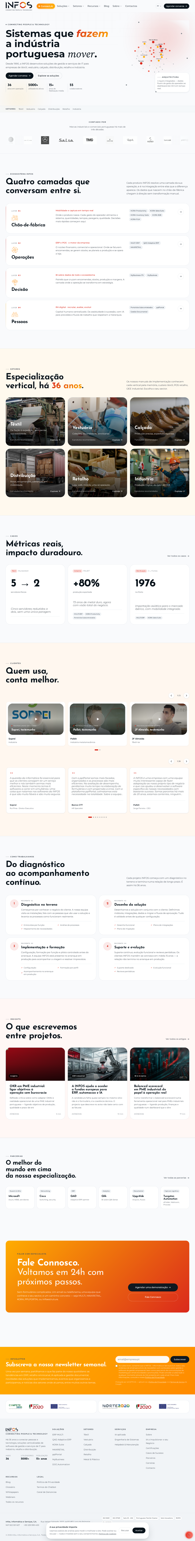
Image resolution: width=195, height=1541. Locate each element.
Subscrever (180, 1359)
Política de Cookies (107, 1534)
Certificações (152, 1448)
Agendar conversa (175, 6)
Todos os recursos (15, 1502)
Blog (106, 6)
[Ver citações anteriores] (171, 761)
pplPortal (57, 1454)
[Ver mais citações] (186, 761)
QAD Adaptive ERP (61, 1439)
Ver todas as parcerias (175, 1177)
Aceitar (139, 1530)
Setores (77, 6)
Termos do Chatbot (46, 1487)
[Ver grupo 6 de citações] (101, 817)
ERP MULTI (57, 1434)
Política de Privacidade (155, 1377)
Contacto (150, 1468)
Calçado (41, 109)
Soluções (62, 6)
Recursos (93, 6)
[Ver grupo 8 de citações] (106, 817)
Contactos (131, 6)
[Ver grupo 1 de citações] (90, 817)
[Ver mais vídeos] (186, 695)
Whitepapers (12, 1492)
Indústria (77, 109)
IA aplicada (120, 1434)
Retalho (66, 109)
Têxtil (21, 109)
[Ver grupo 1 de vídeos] (96, 749)
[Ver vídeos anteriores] (171, 695)
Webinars (10, 1497)
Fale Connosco (153, 1297)
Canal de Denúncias (47, 1492)
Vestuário (30, 109)
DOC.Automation (61, 1464)
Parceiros (150, 1458)
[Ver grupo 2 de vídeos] (99, 749)
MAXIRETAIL (58, 1449)
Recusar (125, 1530)
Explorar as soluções (48, 75)
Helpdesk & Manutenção (127, 1444)
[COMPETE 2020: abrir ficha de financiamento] (51, 1406)
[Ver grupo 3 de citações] (95, 817)
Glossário (10, 1487)
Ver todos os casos (176, 556)
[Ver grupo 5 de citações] (99, 817)
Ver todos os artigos (176, 1039)
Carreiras (150, 1463)
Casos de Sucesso (154, 1453)
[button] (36, 719)
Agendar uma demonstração (151, 1287)
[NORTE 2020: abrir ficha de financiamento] (143, 1406)
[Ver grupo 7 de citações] (104, 817)
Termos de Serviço (177, 1382)
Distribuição (54, 109)
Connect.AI (47, 6)
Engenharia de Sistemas (127, 1439)
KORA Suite (58, 1444)
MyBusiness (58, 1459)
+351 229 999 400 (31, 1525)
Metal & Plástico (92, 1459)
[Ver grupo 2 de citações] (93, 817)
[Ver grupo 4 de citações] (97, 817)
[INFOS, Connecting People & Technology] (19, 6)
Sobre (116, 6)
